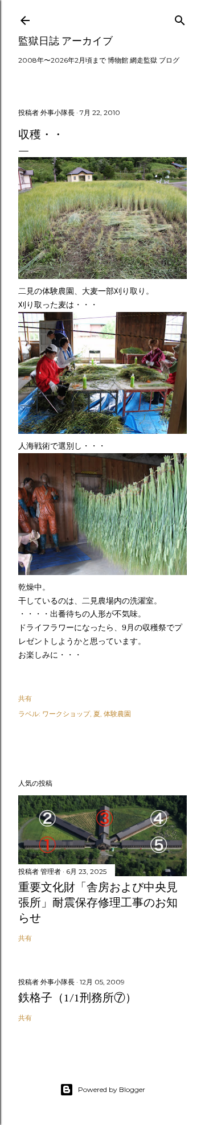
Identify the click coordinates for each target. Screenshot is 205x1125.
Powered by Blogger (111, 1089)
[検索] (180, 18)
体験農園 (117, 713)
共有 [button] (25, 698)
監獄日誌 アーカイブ (65, 40)
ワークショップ (66, 713)
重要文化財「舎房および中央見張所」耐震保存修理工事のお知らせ (98, 902)
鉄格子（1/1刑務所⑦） (77, 997)
